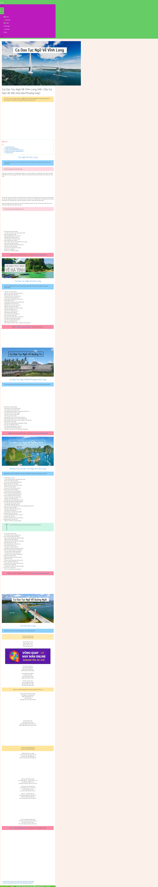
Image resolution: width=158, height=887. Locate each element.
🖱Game (5, 32)
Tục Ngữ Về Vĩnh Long (10, 146)
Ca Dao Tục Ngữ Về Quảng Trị (24, 327)
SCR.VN (2, 2)
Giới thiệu (18, 886)
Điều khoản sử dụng (39, 886)
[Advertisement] (28, 112)
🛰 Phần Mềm (7, 26)
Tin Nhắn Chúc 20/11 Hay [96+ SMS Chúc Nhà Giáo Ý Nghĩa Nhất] (18, 881)
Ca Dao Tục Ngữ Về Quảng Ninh (40, 433)
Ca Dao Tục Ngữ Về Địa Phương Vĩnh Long (14, 149)
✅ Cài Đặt (6, 23)
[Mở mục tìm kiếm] (2, 5)
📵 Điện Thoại (7, 20)
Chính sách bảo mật (27, 886)
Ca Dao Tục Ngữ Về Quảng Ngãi (41, 573)
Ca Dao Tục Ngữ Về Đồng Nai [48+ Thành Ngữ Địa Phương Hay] (18, 883)
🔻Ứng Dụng (7, 29)
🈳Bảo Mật (6, 16)
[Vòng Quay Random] (27, 663)
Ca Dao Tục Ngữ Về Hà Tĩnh (40, 254)
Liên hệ (48, 886)
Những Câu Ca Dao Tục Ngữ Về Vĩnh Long (14, 151)
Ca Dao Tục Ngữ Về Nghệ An (20, 828)
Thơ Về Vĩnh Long (9, 152)
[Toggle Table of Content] (3, 144)
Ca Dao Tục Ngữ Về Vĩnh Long (11, 148)
